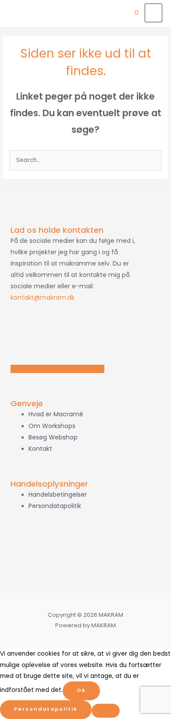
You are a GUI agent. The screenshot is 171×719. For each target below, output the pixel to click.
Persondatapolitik (46, 709)
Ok (81, 690)
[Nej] (106, 711)
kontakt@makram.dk (43, 297)
